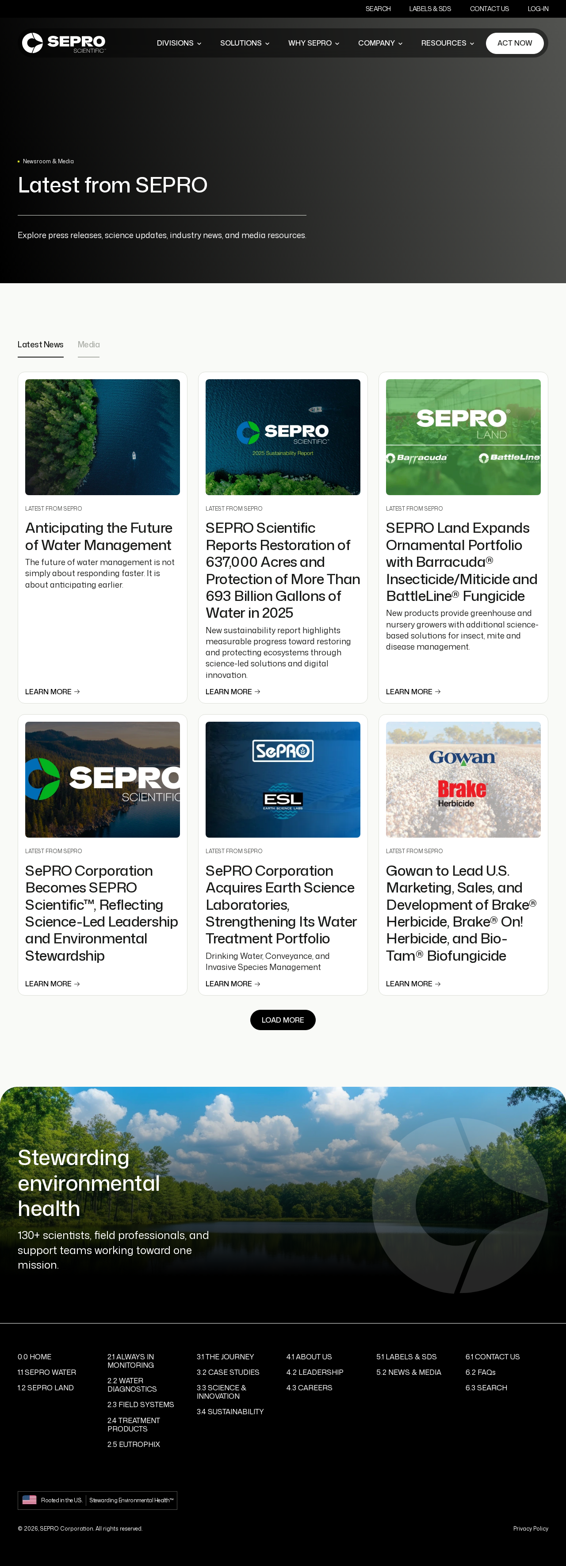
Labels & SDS (430, 8)
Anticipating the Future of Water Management (98, 535)
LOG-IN (538, 8)
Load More (283, 1020)
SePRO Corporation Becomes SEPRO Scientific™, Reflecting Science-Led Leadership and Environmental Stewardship (101, 912)
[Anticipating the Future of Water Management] (102, 437)
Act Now (514, 43)
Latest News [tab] (41, 345)
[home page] (64, 43)
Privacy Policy (530, 1528)
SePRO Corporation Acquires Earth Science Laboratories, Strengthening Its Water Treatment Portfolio (281, 904)
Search (378, 8)
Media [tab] (89, 345)
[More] (199, 43)
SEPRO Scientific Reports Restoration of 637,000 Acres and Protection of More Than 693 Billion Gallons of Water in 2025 (283, 569)
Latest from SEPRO (53, 508)
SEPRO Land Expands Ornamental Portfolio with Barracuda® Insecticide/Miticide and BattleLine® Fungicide (461, 561)
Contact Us (489, 8)
